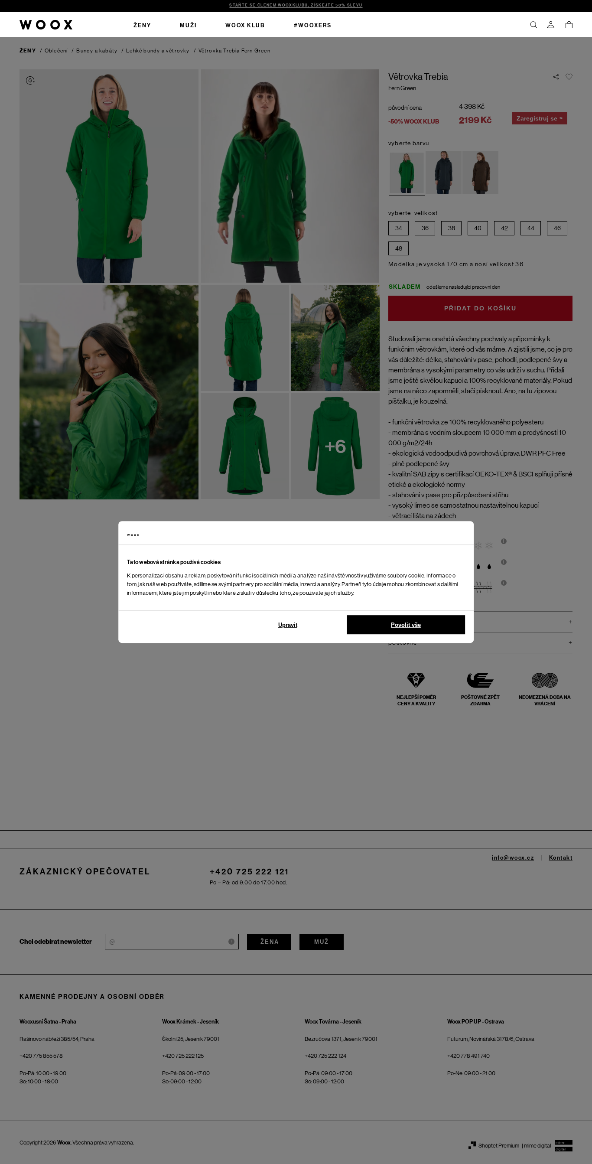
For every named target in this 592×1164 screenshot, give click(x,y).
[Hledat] (533, 24)
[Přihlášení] (550, 24)
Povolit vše (406, 625)
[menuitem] (142, 24)
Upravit (287, 625)
